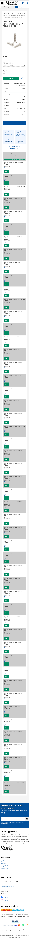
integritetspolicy (4, 823)
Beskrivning (8, 123)
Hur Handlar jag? (5, 865)
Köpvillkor (3, 866)
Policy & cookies (5, 868)
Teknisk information (5, 871)
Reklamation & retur (5, 870)
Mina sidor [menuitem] (23, 3)
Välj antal (5, 71)
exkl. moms (25, 7)
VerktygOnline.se (8, 898)
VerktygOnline (7, 900)
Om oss (3, 860)
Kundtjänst (3, 863)
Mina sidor (3, 862)
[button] (2, 3)
